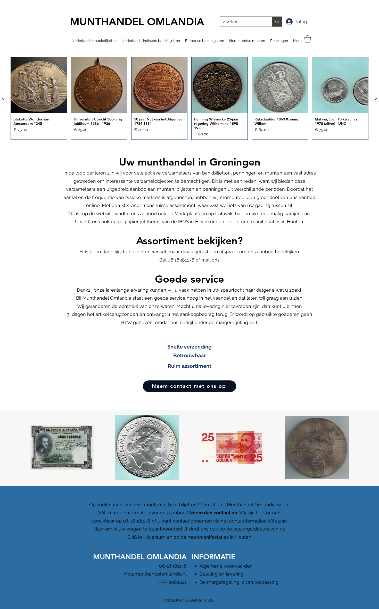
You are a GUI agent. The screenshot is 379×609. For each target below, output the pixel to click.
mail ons (210, 260)
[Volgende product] (376, 98)
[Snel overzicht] (39, 85)
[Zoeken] (277, 22)
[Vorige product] (3, 98)
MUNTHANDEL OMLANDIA (137, 21)
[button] (307, 39)
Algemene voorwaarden (226, 566)
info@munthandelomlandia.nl (154, 574)
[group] (189, 98)
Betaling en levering (222, 574)
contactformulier (247, 521)
